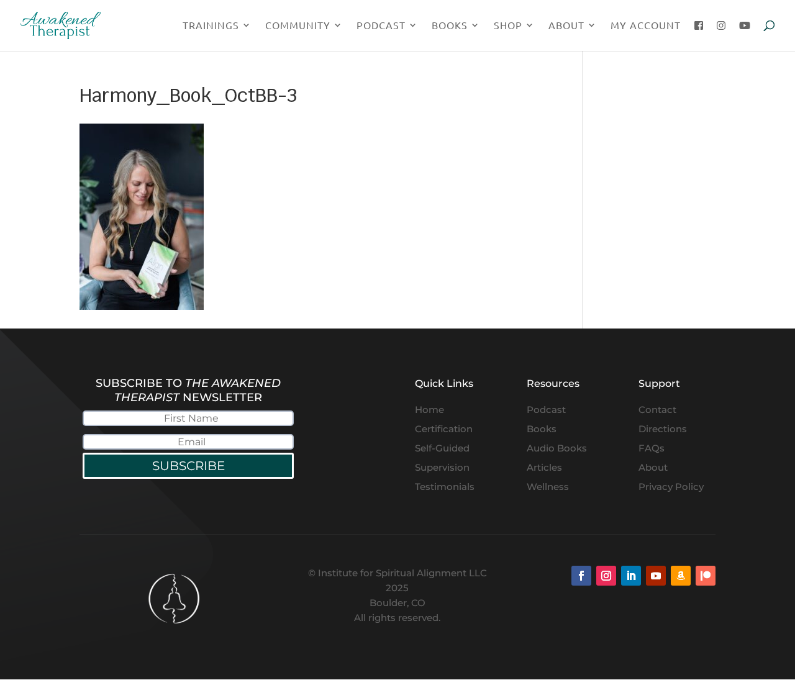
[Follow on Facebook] (581, 576)
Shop (508, 25)
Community (297, 25)
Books (450, 25)
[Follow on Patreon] (706, 576)
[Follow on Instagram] (606, 576)
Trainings (211, 25)
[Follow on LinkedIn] (631, 576)
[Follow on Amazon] (681, 576)
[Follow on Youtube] (656, 576)
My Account (646, 25)
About (566, 25)
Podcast (381, 25)
